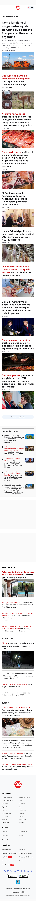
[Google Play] (24, 876)
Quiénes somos (6, 849)
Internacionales (6, 813)
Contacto (22, 849)
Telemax (21, 835)
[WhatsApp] (25, 871)
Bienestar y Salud (24, 797)
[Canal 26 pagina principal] (18, 9)
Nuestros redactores (8, 861)
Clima (20, 800)
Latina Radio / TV (24, 831)
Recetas (4, 819)
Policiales (5, 816)
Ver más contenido (18, 417)
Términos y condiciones (9, 853)
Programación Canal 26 (26, 857)
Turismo (6, 703)
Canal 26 (4, 831)
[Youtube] (15, 871)
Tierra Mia (5, 835)
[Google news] (31, 871)
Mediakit (7, 857)
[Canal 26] (18, 785)
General (21, 807)
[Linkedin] (18, 871)
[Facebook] (5, 871)
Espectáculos (8, 567)
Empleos (21, 861)
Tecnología (7, 639)
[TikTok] (21, 871)
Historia (4, 810)
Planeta (21, 813)
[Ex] (11, 871)
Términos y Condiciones (22, 889)
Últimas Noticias (7, 797)
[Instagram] (8, 871)
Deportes (5, 804)
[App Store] (12, 876)
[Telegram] (28, 871)
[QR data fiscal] (18, 884)
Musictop (5, 839)
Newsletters (8, 865)
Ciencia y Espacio (7, 800)
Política (21, 816)
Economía (22, 804)
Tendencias (5, 822)
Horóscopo (22, 810)
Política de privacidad (25, 853)
